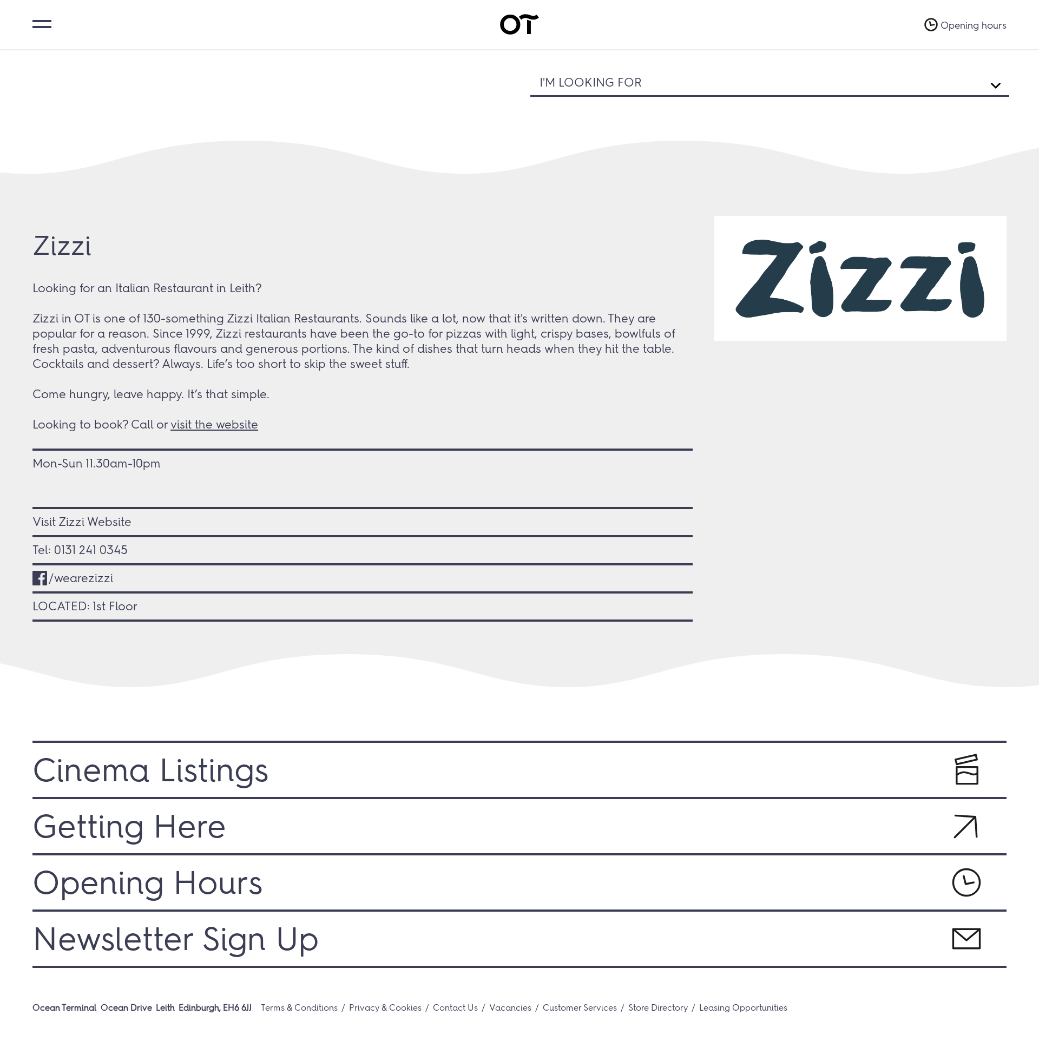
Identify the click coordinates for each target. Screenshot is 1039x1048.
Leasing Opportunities (743, 1008)
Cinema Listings (150, 769)
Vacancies (510, 1008)
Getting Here (129, 826)
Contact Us (455, 1008)
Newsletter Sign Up (175, 938)
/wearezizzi (81, 578)
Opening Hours (147, 882)
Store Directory (658, 1008)
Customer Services (580, 1008)
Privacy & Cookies (385, 1008)
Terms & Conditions (299, 1008)
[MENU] (40, 23)
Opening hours (974, 25)
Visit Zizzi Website (81, 522)
